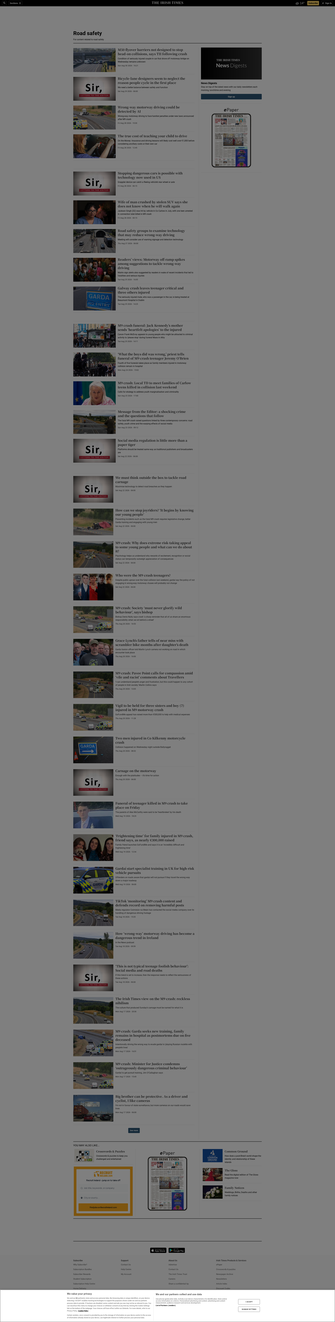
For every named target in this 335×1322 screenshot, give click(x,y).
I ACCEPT (249, 1302)
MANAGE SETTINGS (249, 1309)
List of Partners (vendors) (166, 1305)
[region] (167, 1306)
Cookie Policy (83, 1311)
